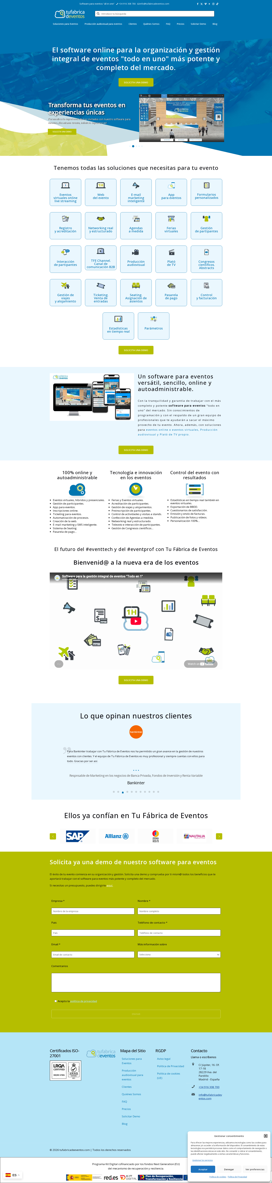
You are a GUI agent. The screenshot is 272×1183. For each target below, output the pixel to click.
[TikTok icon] (217, 3)
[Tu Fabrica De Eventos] (69, 13)
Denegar (229, 1169)
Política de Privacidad (237, 1176)
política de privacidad (83, 1001)
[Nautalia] (155, 836)
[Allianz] (77, 836)
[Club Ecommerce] (194, 836)
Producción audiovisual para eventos (132, 1075)
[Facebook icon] (197, 3)
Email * (55, 944)
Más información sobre (152, 944)
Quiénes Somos (131, 1094)
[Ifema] (116, 836)
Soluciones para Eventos (132, 1061)
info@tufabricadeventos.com (154, 3)
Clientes (127, 1087)
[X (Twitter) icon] (201, 3)
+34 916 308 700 (127, 3)
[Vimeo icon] (205, 3)
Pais (54, 922)
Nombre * (144, 901)
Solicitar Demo (131, 1116)
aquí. (110, 885)
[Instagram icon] (213, 3)
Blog (125, 1124)
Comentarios (59, 966)
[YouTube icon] (209, 3)
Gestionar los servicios (202, 1160)
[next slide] (219, 836)
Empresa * (58, 901)
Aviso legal (163, 1059)
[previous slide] (53, 836)
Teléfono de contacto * (152, 922)
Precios (126, 1109)
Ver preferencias (255, 1169)
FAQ (124, 1101)
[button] (265, 1136)
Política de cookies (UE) (168, 1076)
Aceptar (202, 1169)
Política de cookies (218, 1176)
